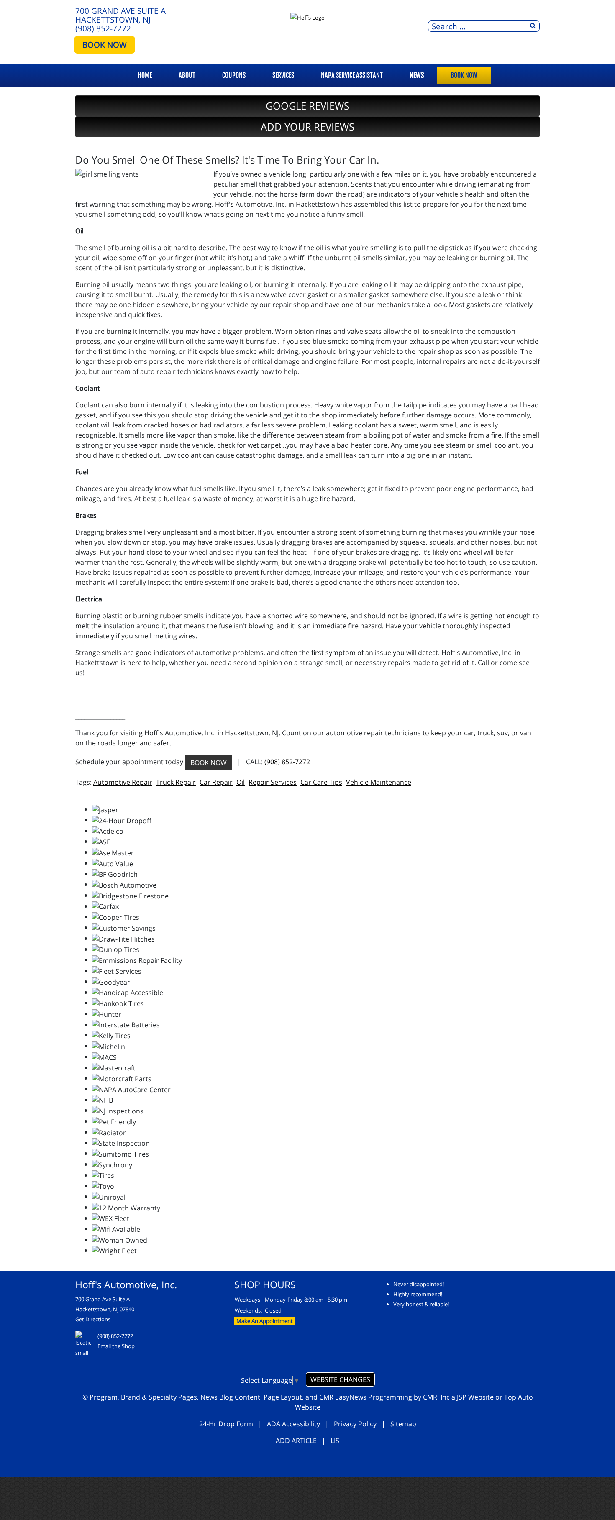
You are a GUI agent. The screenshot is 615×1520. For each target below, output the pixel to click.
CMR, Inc (436, 1397)
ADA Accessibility (293, 1423)
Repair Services (273, 782)
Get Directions (92, 1319)
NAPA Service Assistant (352, 75)
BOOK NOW (104, 44)
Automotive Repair (122, 782)
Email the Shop (116, 1346)
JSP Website (475, 1397)
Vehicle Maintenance (378, 782)
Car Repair (216, 782)
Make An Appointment (264, 1321)
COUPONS (234, 75)
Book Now (464, 75)
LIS (335, 1440)
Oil (240, 782)
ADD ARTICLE (296, 1440)
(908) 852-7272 (103, 28)
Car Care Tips (321, 782)
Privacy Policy (355, 1423)
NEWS (417, 75)
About (187, 75)
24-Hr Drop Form (226, 1423)
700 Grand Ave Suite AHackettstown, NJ (120, 15)
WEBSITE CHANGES (340, 1379)
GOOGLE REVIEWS (307, 106)
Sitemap (403, 1423)
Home (145, 75)
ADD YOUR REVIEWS (307, 126)
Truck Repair (176, 782)
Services (283, 75)
